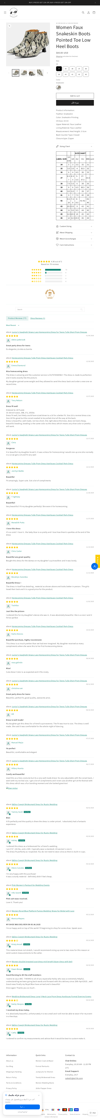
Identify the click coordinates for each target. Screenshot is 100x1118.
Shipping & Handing (14, 1072)
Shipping (59, 56)
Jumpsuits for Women (44, 1072)
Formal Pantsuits (42, 1066)
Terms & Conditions (13, 1083)
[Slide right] (47, 73)
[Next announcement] (95, 2)
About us (9, 1061)
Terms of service (75, 1114)
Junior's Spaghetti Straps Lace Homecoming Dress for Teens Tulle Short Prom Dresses (49, 332)
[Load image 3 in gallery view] (32, 72)
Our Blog (9, 1066)
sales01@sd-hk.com (74, 1078)
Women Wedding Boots (45, 1083)
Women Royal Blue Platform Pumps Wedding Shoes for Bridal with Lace (43, 911)
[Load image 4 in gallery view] (40, 72)
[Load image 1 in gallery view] (15, 72)
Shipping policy (87, 1114)
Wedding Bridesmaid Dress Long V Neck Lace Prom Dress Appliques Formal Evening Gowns (51, 996)
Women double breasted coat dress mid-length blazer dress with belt (42, 961)
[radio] (59, 68)
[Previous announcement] (4, 2)
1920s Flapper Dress (43, 1088)
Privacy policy (62, 1114)
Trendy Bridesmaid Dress (45, 1077)
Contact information (51, 1117)
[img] (50, 261)
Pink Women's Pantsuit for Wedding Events (31, 885)
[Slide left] (8, 73)
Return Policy (11, 1077)
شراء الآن (75, 103)
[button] (5, 12)
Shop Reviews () (37, 318)
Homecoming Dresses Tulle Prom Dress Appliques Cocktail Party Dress (42, 358)
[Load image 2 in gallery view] (23, 72)
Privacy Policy (11, 1088)
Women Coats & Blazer (45, 1061)
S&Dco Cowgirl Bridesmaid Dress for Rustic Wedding (34, 804)
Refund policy (51, 1114)
